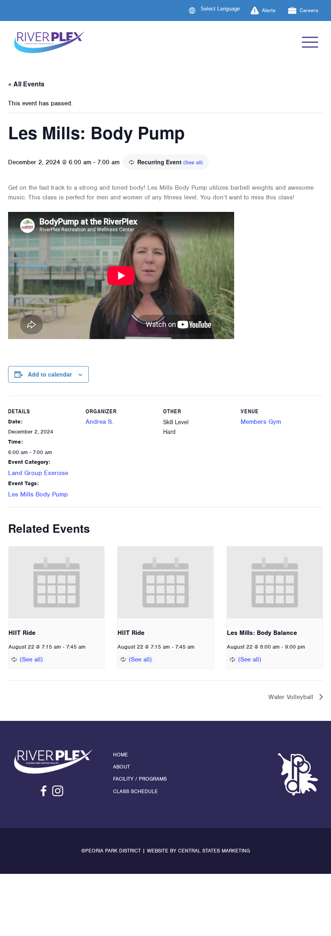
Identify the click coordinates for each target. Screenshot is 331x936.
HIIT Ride (22, 633)
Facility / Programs (140, 778)
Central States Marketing (214, 850)
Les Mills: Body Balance (262, 633)
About (121, 766)
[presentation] (56, 582)
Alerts (268, 10)
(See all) (193, 162)
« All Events (26, 83)
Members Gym (261, 422)
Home (120, 754)
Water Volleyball (291, 697)
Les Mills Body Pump (38, 494)
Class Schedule (135, 791)
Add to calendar (50, 374)
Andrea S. (99, 422)
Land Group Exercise (38, 473)
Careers (309, 10)
